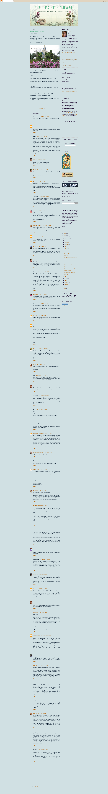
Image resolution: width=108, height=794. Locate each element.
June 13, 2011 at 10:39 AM (41, 294)
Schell (34, 655)
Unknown (35, 126)
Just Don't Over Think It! (38, 225)
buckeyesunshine (36, 635)
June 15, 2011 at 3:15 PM (42, 505)
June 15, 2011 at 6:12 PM (42, 549)
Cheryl (34, 574)
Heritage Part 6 (67, 274)
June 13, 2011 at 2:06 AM (42, 136)
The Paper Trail (54, 7)
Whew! (65, 250)
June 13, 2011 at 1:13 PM (40, 364)
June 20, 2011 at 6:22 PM (44, 700)
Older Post (58, 784)
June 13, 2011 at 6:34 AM (44, 236)
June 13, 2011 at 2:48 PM (41, 375)
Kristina (35, 246)
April (66, 278)
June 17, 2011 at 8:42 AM (41, 655)
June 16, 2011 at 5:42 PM (46, 635)
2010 (65, 287)
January (66, 284)
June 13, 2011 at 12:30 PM (44, 325)
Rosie (34, 294)
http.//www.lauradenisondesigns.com (69, 91)
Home (45, 784)
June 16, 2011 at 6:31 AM (43, 602)
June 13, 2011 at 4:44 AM (44, 196)
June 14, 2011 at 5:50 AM (47, 452)
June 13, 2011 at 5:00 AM (49, 225)
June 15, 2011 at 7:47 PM (42, 574)
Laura (34, 386)
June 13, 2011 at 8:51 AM (42, 260)
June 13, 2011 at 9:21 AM (43, 271)
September (67, 242)
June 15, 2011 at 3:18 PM (42, 529)
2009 (65, 288)
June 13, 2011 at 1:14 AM (43, 126)
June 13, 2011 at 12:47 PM (42, 348)
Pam (34, 159)
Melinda (35, 260)
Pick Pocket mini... (68, 270)
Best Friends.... (67, 252)
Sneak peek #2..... (67, 261)
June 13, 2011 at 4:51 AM (42, 210)
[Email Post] (44, 108)
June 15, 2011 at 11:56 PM (42, 588)
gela (34, 315)
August (66, 244)
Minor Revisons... (67, 255)
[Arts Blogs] (65, 304)
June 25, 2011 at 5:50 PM (41, 713)
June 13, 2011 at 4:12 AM (43, 169)
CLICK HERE (69, 112)
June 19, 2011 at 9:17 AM (43, 665)
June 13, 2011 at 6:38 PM (42, 409)
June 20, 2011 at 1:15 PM (44, 683)
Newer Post (32, 784)
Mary (34, 181)
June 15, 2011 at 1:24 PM (41, 490)
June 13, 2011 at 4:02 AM (41, 159)
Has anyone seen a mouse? (69, 268)
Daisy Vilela (35, 325)
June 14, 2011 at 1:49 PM (41, 460)
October (66, 240)
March (66, 280)
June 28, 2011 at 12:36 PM (44, 732)
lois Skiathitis (36, 236)
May (66, 276)
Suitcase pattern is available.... (70, 266)
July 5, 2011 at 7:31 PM (43, 749)
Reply (34, 121)
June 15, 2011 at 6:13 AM (42, 469)
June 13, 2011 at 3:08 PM (43, 386)
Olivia (34, 612)
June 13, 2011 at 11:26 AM (44, 303)
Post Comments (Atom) (39, 786)
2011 (65, 235)
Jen (34, 364)
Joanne (34, 549)
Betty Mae (35, 665)
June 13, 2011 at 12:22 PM (40, 315)
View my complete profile (68, 52)
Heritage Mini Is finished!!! (69, 272)
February (67, 282)
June (66, 248)
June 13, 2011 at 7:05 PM (45, 423)
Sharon (34, 588)
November (67, 238)
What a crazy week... (68, 264)
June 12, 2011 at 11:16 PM (44, 116)
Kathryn (35, 505)
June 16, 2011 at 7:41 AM (41, 612)
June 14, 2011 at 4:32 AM (46, 433)
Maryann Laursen (37, 433)
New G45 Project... (68, 253)
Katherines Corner (37, 452)
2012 (65, 233)
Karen (34, 490)
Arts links (63, 305)
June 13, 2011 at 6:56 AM (42, 246)
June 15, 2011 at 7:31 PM (45, 559)
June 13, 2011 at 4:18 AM (41, 181)
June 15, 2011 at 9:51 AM (44, 480)
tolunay (34, 210)
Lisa (34, 713)
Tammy (35, 469)
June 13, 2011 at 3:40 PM (44, 395)
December (67, 236)
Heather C (35, 169)
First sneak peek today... (69, 263)
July (66, 246)
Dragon (34, 348)
